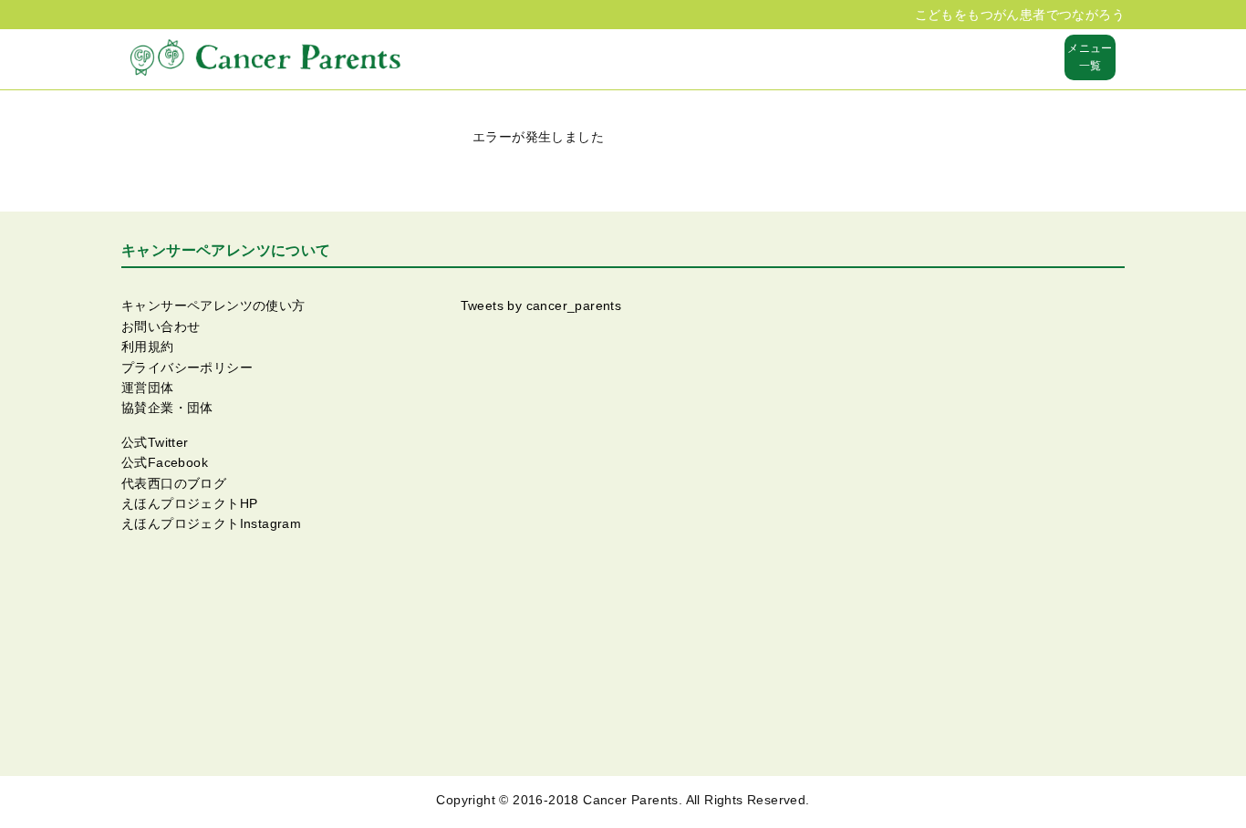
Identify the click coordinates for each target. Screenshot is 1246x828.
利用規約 (147, 346)
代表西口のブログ (173, 483)
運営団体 (147, 387)
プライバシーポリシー (187, 367)
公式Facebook (164, 462)
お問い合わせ (160, 326)
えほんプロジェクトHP (189, 503)
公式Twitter (155, 442)
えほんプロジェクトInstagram (211, 523)
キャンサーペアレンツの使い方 (213, 305)
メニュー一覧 (1090, 57)
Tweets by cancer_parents (541, 305)
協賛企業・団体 (167, 407)
